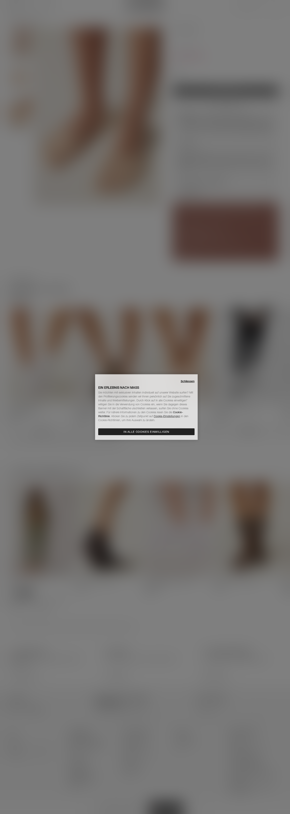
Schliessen (188, 381)
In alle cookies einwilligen (146, 432)
